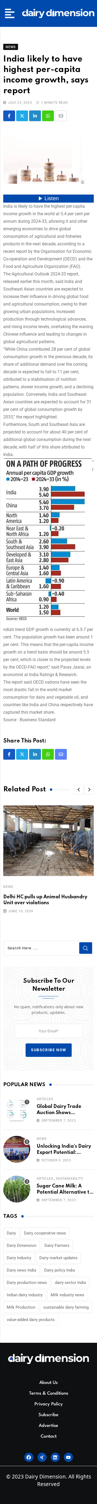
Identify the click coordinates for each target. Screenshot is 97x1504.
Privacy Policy (48, 1404)
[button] (9, 13)
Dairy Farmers (57, 1245)
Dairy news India (21, 1270)
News (8, 887)
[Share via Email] (61, 115)
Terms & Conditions (48, 1393)
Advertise (48, 1425)
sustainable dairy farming (66, 1307)
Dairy (11, 1233)
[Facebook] (28, 1457)
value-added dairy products (31, 1319)
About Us (48, 1382)
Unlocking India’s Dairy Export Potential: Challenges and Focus (64, 1152)
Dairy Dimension (21, 1245)
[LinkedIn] (35, 115)
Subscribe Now (48, 1050)
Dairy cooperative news (45, 1233)
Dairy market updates (58, 1257)
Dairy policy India (59, 1270)
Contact (49, 1436)
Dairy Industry (19, 1257)
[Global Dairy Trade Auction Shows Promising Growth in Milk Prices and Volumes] (16, 1109)
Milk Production (21, 1307)
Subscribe (48, 1415)
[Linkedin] (55, 1457)
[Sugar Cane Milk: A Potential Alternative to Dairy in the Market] (16, 1189)
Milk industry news (67, 1295)
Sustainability (69, 1178)
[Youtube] (68, 1457)
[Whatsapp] (48, 115)
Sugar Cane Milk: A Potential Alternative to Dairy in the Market (64, 1192)
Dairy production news (27, 1282)
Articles (45, 1099)
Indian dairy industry (25, 1295)
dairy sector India (70, 1282)
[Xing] (42, 1457)
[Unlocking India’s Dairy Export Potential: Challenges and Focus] (16, 1149)
